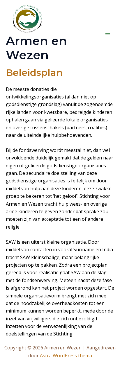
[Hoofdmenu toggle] (107, 33)
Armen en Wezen (36, 47)
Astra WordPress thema (66, 355)
